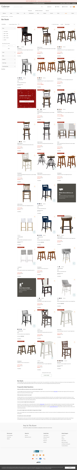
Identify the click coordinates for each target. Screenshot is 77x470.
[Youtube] (40, 455)
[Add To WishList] (34, 29)
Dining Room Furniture (4, 16)
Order (9, 437)
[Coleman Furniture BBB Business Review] (38, 452)
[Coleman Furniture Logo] (5, 7)
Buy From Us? (28, 437)
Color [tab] (3, 52)
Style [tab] (3, 55)
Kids (38, 13)
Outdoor (44, 13)
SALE (66, 13)
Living (11, 13)
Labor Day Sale (59, 81)
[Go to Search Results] (42, 7)
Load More (46, 375)
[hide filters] (3, 24)
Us (26, 435)
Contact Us (74, 3)
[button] (49, 7)
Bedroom (4, 13)
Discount (46, 437)
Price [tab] (3, 28)
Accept (70, 467)
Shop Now (27, 101)
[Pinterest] (43, 455)
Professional (30, 10)
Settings (9, 435)
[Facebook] (33, 455)
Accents (51, 13)
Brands (73, 13)
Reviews (65, 445)
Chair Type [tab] (4, 62)
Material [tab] (3, 59)
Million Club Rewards (38, 10)
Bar (24, 13)
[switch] (18, 24)
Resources (47, 10)
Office (58, 13)
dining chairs (42, 404)
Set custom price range (6, 43)
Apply (9, 48)
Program (45, 435)
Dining (18, 13)
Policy (64, 440)
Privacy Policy (38, 468)
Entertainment (31, 13)
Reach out (20, 291)
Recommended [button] (67, 24)
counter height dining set (54, 406)
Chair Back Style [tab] (5, 66)
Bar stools (55, 391)
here (50, 468)
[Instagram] (37, 455)
